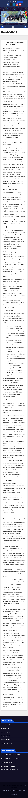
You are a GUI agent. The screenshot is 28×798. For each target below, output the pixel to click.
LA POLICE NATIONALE (8, 766)
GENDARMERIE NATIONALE (9, 770)
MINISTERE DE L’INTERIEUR (10, 758)
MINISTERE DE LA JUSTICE (9, 762)
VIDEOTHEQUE (14, 790)
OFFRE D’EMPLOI (6, 743)
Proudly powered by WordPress (9, 785)
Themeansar (14, 787)
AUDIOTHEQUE (23, 790)
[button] (22, 26)
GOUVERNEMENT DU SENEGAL (11, 754)
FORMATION (5, 728)
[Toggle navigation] (13, 27)
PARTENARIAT (5, 736)
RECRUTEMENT (6, 724)
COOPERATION (5, 739)
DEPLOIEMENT (5, 732)
